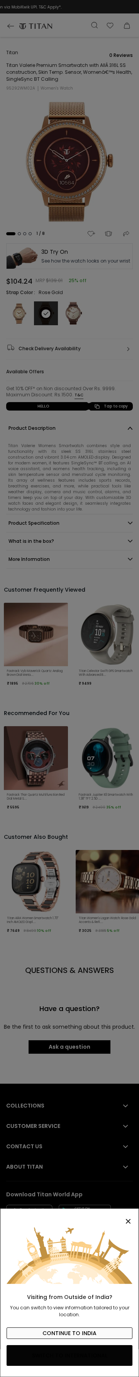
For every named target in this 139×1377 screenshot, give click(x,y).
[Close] (69, 1217)
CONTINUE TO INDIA (69, 1333)
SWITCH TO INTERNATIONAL (69, 1355)
